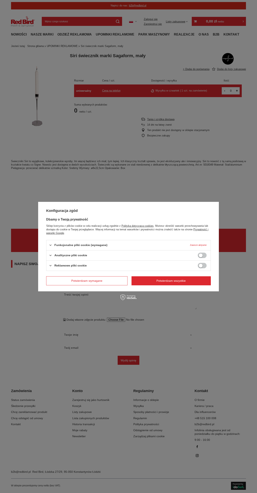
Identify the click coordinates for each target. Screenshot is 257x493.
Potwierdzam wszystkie (171, 280)
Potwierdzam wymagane (86, 280)
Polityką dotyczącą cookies (137, 225)
